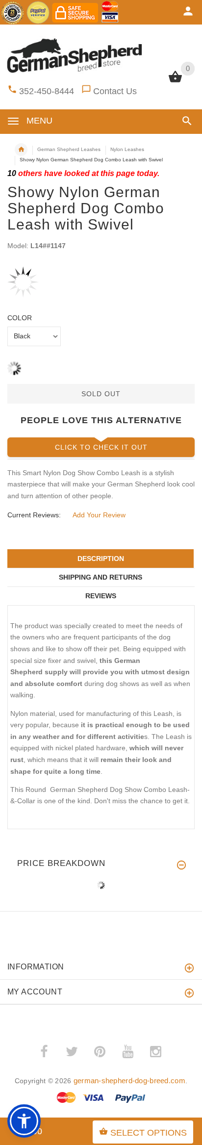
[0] (175, 81)
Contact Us (115, 91)
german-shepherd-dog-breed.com (129, 1080)
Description (100, 558)
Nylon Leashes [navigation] (127, 149)
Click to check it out (101, 447)
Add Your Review (99, 515)
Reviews (100, 596)
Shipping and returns (100, 577)
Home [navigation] (21, 149)
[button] (185, 120)
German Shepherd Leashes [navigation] (69, 149)
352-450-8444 (46, 91)
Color (19, 318)
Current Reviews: (34, 515)
